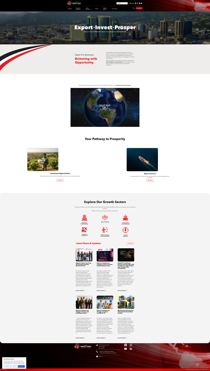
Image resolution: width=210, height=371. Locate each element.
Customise (7, 366)
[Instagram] (137, 3)
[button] (105, 107)
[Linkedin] (135, 3)
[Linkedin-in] (131, 348)
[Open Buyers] (98, 8)
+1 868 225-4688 (103, 353)
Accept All (21, 366)
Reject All (14, 366)
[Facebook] (139, 3)
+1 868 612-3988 (103, 351)
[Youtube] (141, 3)
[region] (14, 363)
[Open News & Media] (107, 8)
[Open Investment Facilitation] (81, 8)
